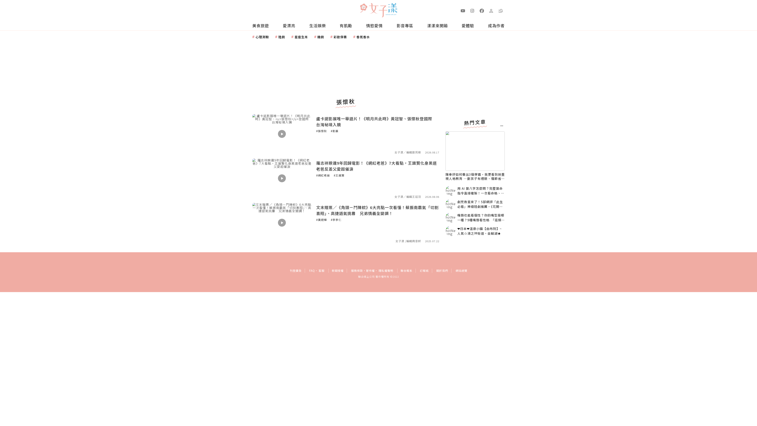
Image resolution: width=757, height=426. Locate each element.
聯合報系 (406, 271)
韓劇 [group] (320, 37)
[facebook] (482, 10)
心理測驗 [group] (262, 37)
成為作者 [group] (496, 25)
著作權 (370, 271)
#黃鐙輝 (321, 220)
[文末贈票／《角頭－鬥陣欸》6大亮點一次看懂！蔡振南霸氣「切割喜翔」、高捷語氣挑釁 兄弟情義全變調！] (281, 222)
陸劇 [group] (281, 37)
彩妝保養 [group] (340, 37)
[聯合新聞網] (363, 8)
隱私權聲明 (385, 271)
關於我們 (442, 271)
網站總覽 (461, 271)
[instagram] (472, 10)
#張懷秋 (321, 131)
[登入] (491, 10)
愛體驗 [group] (468, 25)
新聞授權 (338, 271)
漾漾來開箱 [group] (437, 25)
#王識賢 (339, 175)
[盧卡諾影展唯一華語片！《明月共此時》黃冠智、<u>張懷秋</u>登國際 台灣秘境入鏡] (281, 134)
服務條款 (357, 271)
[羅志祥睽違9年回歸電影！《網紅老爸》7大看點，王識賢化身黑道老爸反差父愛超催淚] (281, 178)
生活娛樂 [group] (317, 25)
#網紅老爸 (323, 175)
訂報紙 (424, 271)
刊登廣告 (296, 271)
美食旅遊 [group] (260, 25)
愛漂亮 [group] (289, 25)
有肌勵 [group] (346, 25)
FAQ (312, 271)
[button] (501, 10)
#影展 (334, 131)
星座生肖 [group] (301, 37)
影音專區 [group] (405, 25)
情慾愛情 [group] (374, 25)
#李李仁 (336, 220)
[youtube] (463, 10)
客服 (321, 271)
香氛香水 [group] (363, 37)
